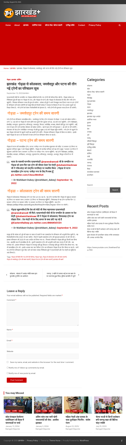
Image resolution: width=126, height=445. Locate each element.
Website (10, 351)
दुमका (89, 123)
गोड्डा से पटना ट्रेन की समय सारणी (42, 259)
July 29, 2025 (101, 426)
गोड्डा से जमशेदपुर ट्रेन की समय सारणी (19, 259)
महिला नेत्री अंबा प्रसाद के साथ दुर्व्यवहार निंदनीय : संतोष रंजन (78, 419)
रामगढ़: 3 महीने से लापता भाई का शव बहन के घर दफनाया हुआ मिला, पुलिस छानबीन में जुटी (61, 274)
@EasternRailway (20, 222)
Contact (81, 25)
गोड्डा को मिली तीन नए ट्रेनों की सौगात (22, 257)
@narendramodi (49, 161)
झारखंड (25, 25)
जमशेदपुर (90, 110)
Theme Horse (54, 440)
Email (9, 340)
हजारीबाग (90, 175)
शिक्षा (88, 169)
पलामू (89, 138)
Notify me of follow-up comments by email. (26, 368)
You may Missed (14, 393)
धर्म (88, 135)
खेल (88, 89)
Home (8, 25)
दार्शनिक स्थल (36, 25)
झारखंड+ (26, 93)
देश (88, 129)
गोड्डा (9, 80)
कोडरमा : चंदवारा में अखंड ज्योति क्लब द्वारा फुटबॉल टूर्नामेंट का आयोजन (23, 274)
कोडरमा (89, 86)
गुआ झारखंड (91, 101)
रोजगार (89, 166)
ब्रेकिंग (19, 80)
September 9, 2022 (67, 227)
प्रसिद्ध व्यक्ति (70, 25)
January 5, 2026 (42, 426)
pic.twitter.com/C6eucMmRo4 (27, 174)
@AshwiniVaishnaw (66, 165)
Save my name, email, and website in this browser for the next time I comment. (42, 362)
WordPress (84, 440)
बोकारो (89, 150)
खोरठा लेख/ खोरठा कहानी (53, 25)
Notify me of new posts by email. (22, 373)
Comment (11, 300)
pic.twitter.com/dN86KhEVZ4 (46, 222)
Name (10, 330)
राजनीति (90, 160)
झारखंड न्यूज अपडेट (94, 116)
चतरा (88, 107)
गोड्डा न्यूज (38, 257)
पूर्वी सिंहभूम (90, 144)
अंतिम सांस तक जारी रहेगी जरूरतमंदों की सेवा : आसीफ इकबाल (47, 419)
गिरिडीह (89, 98)
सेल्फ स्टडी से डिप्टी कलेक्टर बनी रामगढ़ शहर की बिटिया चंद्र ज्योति (108, 419)
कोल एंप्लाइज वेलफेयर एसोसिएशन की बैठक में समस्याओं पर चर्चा (15, 419)
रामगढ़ (89, 163)
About (17, 25)
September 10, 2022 (15, 93)
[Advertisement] (60, 47)
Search (90, 185)
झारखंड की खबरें (58, 259)
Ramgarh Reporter (13, 429)
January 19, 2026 (12, 426)
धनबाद (89, 132)
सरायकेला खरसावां (93, 172)
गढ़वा (88, 95)
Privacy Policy (95, 25)
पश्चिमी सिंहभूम (92, 141)
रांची (88, 156)
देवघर (89, 126)
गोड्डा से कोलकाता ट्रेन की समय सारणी (55, 257)
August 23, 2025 (72, 426)
